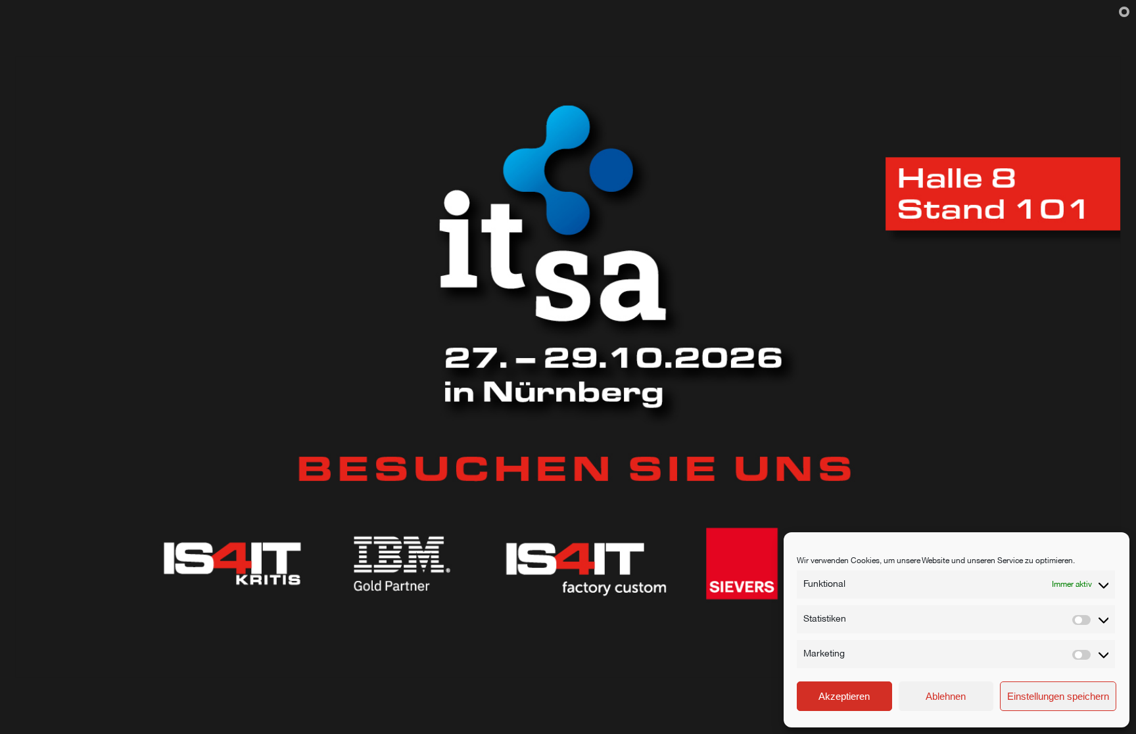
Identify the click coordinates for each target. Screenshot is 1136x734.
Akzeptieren (844, 696)
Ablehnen (946, 696)
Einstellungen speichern (1058, 696)
